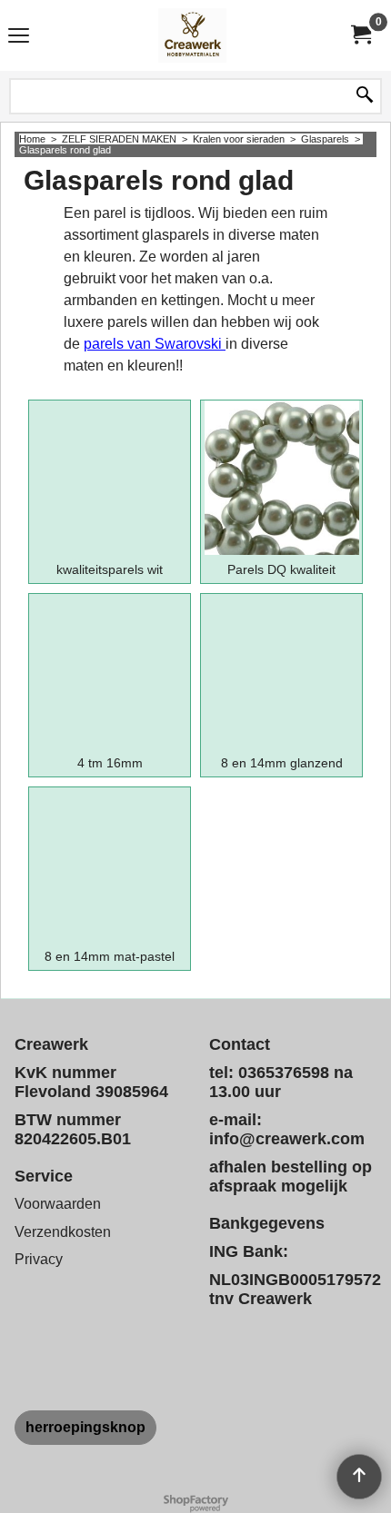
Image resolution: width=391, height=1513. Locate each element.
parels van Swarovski (155, 343)
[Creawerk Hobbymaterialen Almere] (191, 35)
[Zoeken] (364, 96)
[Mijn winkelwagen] (360, 35)
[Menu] (18, 37)
